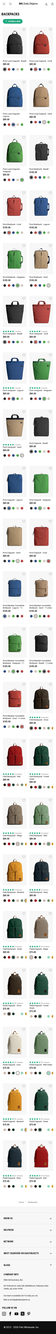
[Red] (35, 728)
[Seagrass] (22, 69)
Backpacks (32, 1202)
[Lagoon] (13, 69)
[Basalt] (5, 69)
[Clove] (31, 728)
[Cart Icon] (52, 4)
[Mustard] (53, 728)
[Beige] (44, 728)
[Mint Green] (48, 957)
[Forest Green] (40, 728)
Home (21, 1202)
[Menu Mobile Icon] (4, 4)
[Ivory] (44, 957)
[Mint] (48, 728)
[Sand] (18, 69)
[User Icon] (46, 4)
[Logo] (28, 3)
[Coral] (9, 69)
